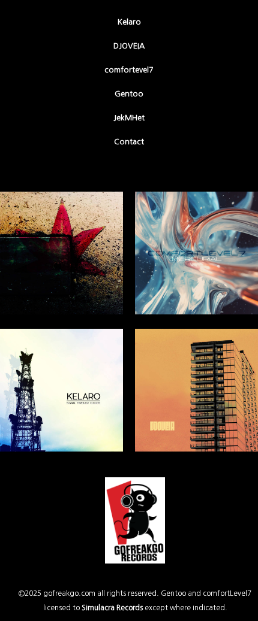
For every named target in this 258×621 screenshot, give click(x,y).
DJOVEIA (129, 46)
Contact (129, 142)
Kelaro (129, 22)
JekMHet (129, 118)
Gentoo (129, 94)
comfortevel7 (129, 70)
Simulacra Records (112, 607)
